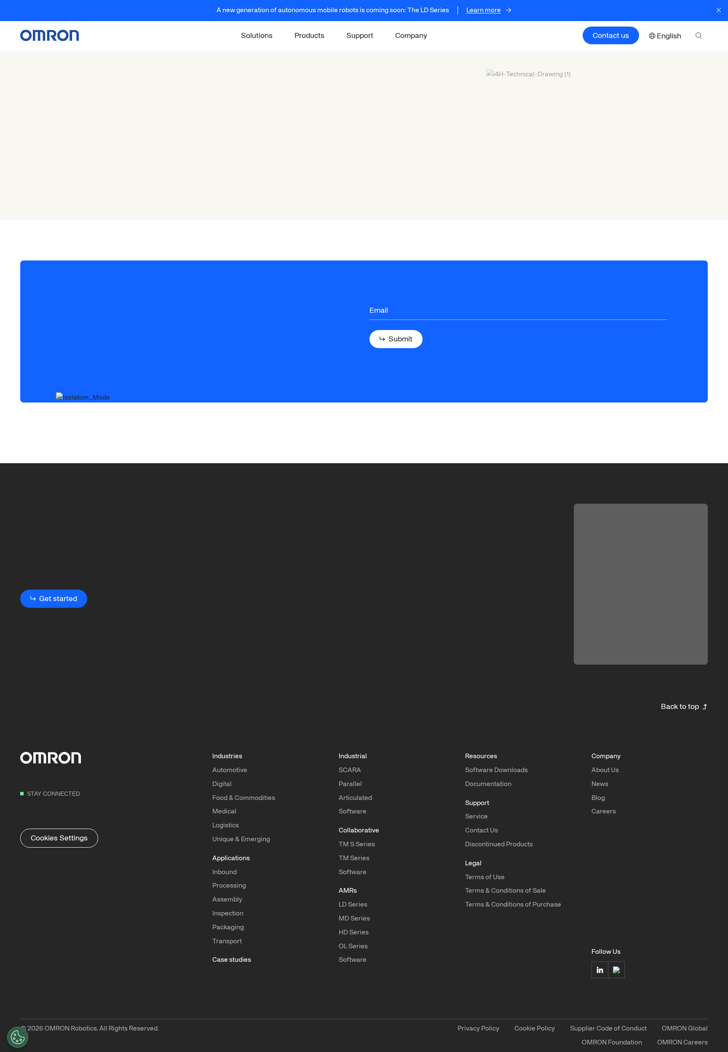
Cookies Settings (59, 838)
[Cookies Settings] (17, 1037)
